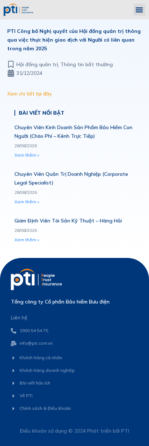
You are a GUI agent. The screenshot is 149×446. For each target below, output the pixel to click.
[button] (139, 10)
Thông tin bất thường (86, 64)
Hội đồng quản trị (37, 64)
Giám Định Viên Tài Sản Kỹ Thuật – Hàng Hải (68, 220)
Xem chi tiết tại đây (29, 93)
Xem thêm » (26, 155)
